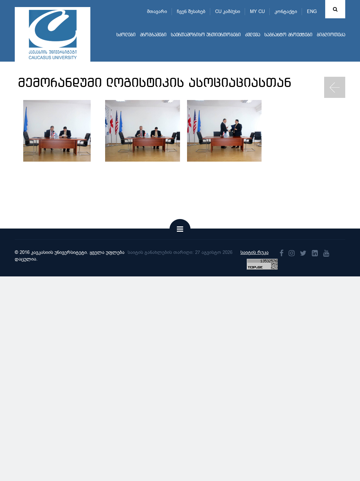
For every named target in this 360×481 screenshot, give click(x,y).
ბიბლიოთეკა (331, 35)
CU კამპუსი (227, 11)
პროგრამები (153, 35)
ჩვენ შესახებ (191, 11)
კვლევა (252, 35)
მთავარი (157, 11)
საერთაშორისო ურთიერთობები (206, 35)
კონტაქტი (286, 11)
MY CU (257, 11)
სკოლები (126, 35)
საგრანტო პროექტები (288, 35)
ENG (312, 11)
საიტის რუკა (254, 252)
